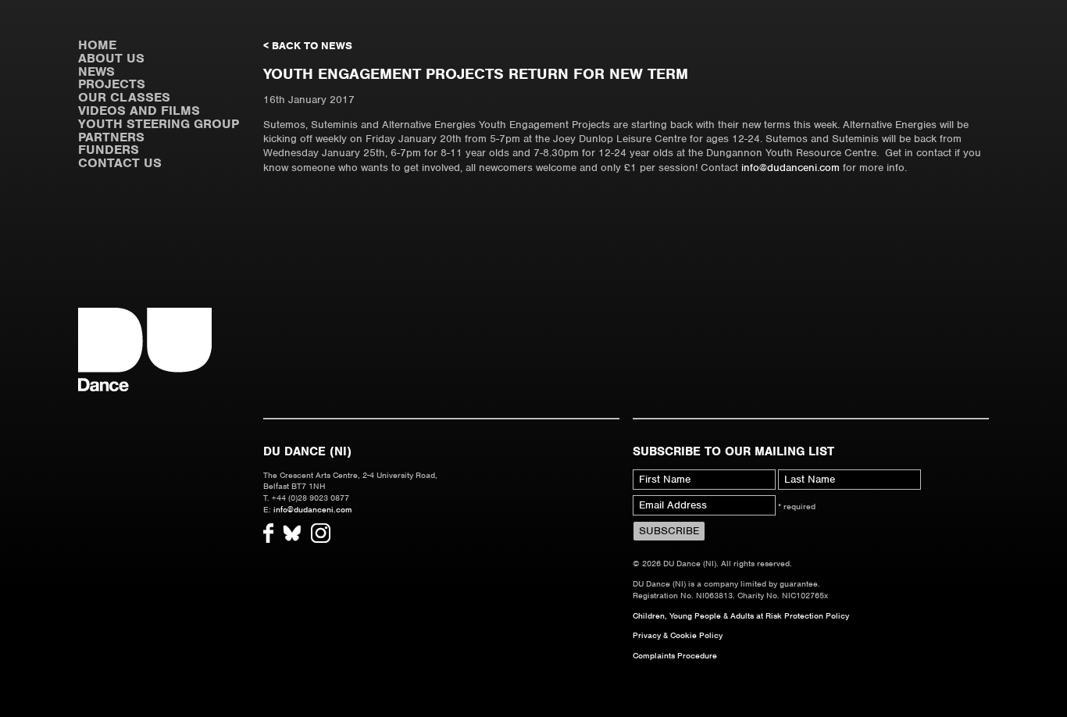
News (96, 71)
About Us (111, 58)
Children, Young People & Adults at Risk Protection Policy (741, 615)
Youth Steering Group (158, 124)
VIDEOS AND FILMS (139, 110)
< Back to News (307, 45)
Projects (111, 84)
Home (97, 45)
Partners (111, 137)
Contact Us (120, 163)
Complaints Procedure (675, 655)
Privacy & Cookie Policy (678, 635)
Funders (108, 149)
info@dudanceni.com (790, 167)
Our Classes (124, 97)
